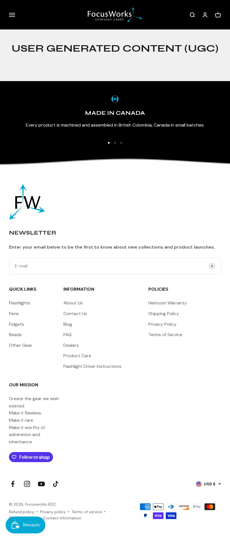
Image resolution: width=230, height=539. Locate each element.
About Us (73, 303)
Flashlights (19, 303)
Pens (14, 313)
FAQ (67, 335)
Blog (67, 324)
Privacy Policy (162, 324)
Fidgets (16, 324)
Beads (15, 335)
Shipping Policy (163, 313)
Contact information (62, 517)
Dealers (71, 345)
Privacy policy (53, 511)
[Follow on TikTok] (55, 484)
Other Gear (20, 345)
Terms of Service (165, 335)
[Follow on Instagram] (27, 484)
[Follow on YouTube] (41, 484)
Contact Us (75, 313)
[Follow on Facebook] (13, 484)
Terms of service (87, 511)
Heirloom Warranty (167, 303)
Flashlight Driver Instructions (92, 366)
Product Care (77, 356)
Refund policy (21, 511)
